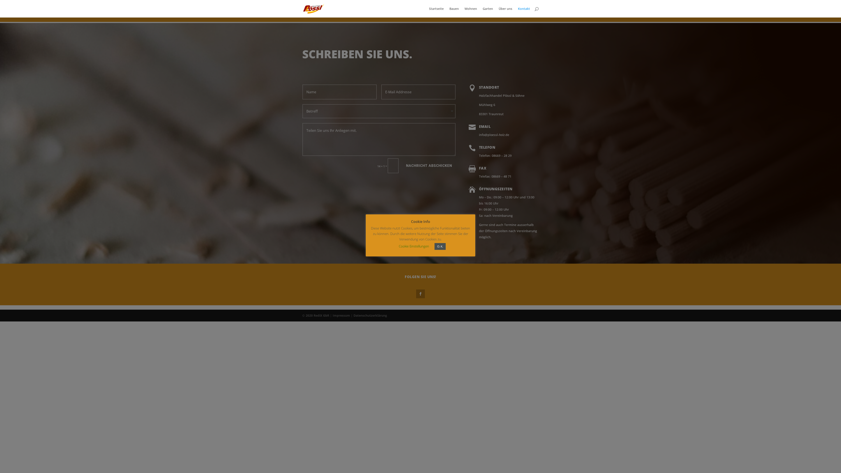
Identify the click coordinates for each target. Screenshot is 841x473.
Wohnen (471, 9)
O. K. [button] (440, 246)
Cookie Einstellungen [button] (414, 246)
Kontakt (524, 9)
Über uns (505, 9)
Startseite (436, 9)
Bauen (454, 9)
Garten (488, 9)
